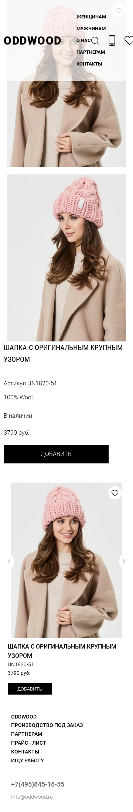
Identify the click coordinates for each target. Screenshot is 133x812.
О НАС (83, 40)
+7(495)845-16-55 (37, 784)
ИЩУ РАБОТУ (27, 760)
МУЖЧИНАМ (91, 28)
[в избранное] (115, 492)
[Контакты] (112, 40)
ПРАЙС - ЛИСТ (28, 743)
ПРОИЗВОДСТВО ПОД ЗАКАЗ (47, 725)
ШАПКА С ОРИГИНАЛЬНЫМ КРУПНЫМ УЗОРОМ (62, 651)
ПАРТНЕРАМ (90, 52)
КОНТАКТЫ (89, 64)
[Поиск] (95, 40)
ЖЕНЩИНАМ (91, 17)
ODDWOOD (33, 40)
